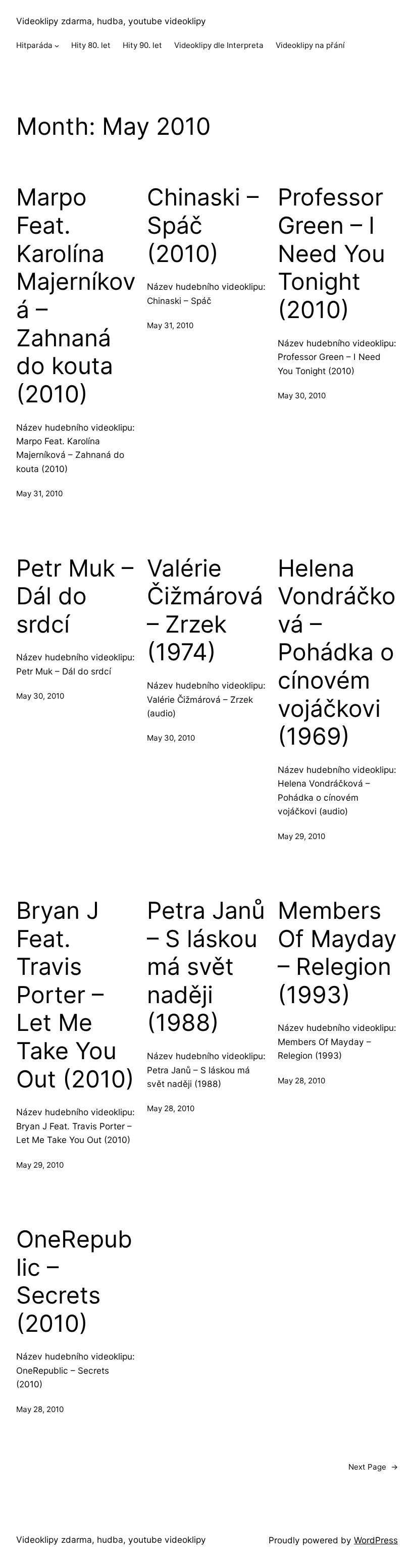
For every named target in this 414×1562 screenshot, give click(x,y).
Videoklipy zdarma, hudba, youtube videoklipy (111, 21)
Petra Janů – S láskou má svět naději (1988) (206, 967)
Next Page (373, 1467)
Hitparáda (34, 45)
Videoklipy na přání (310, 45)
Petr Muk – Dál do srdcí (74, 596)
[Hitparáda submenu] (57, 45)
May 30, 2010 (302, 395)
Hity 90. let (142, 45)
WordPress (376, 1540)
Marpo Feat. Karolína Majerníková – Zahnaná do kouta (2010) (76, 295)
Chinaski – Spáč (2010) (202, 225)
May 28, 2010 (170, 1108)
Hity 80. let (91, 45)
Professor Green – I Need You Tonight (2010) (331, 253)
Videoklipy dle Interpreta (219, 45)
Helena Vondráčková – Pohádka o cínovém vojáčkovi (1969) (337, 652)
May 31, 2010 (39, 493)
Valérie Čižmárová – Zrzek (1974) (205, 610)
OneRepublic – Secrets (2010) (74, 1281)
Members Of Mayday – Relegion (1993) (337, 953)
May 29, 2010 (301, 836)
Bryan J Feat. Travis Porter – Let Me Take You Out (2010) (75, 995)
